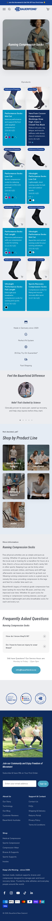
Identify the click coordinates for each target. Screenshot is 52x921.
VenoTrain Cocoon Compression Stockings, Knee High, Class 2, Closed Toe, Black (37, 119)
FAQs (31, 806)
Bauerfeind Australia (11, 820)
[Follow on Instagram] (11, 893)
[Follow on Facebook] (4, 893)
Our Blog (6, 811)
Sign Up (43, 783)
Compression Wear (11, 847)
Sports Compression (11, 843)
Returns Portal (35, 815)
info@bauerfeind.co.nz (26, 670)
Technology (8, 806)
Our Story (7, 801)
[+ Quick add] (45, 106)
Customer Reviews (11, 815)
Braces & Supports (11, 852)
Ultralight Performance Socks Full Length (13, 287)
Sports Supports (10, 857)
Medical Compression (12, 838)
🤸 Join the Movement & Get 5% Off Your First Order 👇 (26, 2)
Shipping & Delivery (37, 811)
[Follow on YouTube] (18, 893)
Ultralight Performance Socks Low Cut (37, 176)
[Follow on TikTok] (25, 893)
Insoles (6, 861)
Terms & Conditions (37, 824)
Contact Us (33, 801)
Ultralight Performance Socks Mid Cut (37, 234)
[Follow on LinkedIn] (31, 893)
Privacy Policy (34, 820)
